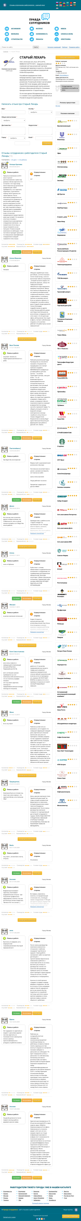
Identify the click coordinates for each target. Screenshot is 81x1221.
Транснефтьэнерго (67, 289)
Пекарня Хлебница (67, 676)
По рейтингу (23, 160)
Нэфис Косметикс (67, 734)
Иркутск (66, 1191)
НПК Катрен (67, 762)
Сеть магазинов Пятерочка (67, 512)
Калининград (22, 1193)
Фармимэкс (67, 232)
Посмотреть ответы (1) (27, 645)
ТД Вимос (67, 403)
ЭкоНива (67, 178)
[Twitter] (39, 1219)
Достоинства (6, 125)
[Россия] (57, 3)
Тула (65, 1198)
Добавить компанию (70, 1216)
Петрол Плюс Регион (67, 648)
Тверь (50, 1198)
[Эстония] (57, 8)
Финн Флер (67, 219)
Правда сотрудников (10, 1210)
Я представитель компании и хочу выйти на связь (70, 88)
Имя (3, 109)
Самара (20, 1198)
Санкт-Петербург (39, 1198)
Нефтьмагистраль (67, 789)
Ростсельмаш (67, 580)
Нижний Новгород (24, 1196)
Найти (36, 47)
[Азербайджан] (67, 5)
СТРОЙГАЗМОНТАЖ (67, 430)
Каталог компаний (54, 47)
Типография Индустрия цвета (67, 361)
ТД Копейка (67, 389)
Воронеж (36, 1191)
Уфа (19, 1200)
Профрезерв (67, 607)
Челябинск (52, 1200)
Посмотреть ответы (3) (27, 775)
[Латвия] (71, 5)
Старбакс (67, 443)
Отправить (47, 143)
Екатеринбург (53, 1191)
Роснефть (67, 594)
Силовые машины (67, 484)
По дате (14, 160)
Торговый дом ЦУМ (67, 303)
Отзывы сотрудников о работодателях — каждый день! (27, 5)
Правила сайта (74, 47)
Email (30, 137)
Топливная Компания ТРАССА (67, 317)
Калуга (36, 1193)
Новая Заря (67, 775)
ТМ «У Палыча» (67, 346)
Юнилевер (67, 137)
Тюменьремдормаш (67, 262)
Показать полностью (37, 533)
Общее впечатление (9, 117)
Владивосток (7, 1191)
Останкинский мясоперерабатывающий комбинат (67, 691)
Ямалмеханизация (67, 123)
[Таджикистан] (74, 3)
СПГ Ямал (67, 457)
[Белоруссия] (60, 3)
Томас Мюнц (67, 332)
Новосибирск (38, 1196)
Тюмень (6, 1200)
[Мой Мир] (44, 1219)
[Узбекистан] (57, 5)
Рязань (5, 1198)
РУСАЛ (67, 566)
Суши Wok (67, 416)
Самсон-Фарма (67, 553)
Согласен (16, 252)
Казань (5, 1193)
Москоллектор (67, 803)
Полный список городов (40, 1203)
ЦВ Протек (67, 191)
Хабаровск (37, 1200)
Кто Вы (31, 109)
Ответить (37, 252)
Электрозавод (67, 164)
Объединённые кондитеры (67, 721)
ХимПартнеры (67, 205)
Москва (5, 1196)
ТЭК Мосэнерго (67, 275)
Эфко (67, 150)
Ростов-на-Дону (69, 1196)
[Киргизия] (71, 3)
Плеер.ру (67, 621)
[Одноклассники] (42, 1219)
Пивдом (67, 635)
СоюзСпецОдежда (67, 471)
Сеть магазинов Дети (67, 525)
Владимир (21, 1191)
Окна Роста (67, 707)
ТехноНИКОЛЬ (67, 375)
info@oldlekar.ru (64, 75)
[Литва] (74, 5)
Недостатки (33, 125)
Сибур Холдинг (67, 498)
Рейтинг (65, 47)
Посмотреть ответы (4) (27, 339)
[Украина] (64, 3)
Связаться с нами (9, 1217)
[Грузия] (60, 5)
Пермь (51, 1196)
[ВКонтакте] (37, 1219)
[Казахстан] (67, 3)
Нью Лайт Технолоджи (67, 748)
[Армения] (64, 5)
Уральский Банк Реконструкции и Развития (67, 247)
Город (3, 137)
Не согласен (27, 252)
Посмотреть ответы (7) (27, 547)
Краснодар (52, 1193)
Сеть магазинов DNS (67, 539)
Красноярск (67, 1193)
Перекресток (67, 662)
